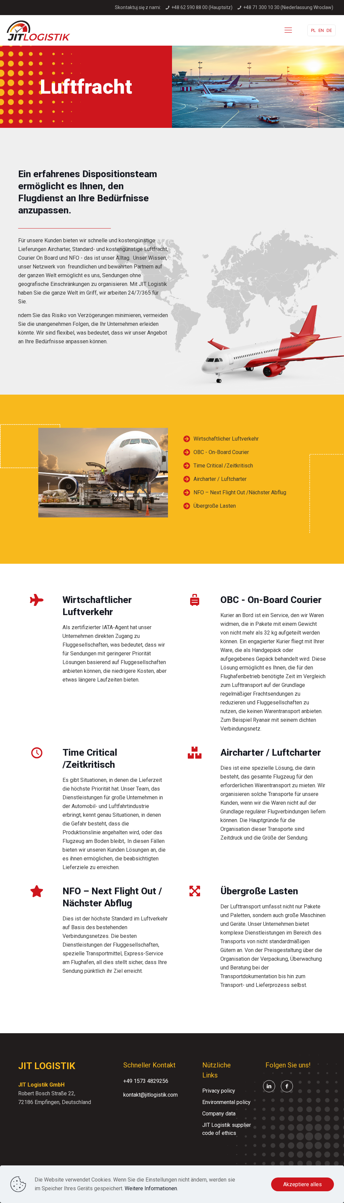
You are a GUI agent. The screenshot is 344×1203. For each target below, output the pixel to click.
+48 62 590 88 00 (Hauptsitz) (201, 7)
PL (313, 30)
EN (321, 30)
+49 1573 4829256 (145, 1081)
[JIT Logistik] (38, 30)
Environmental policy (226, 1102)
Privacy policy (218, 1091)
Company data (218, 1113)
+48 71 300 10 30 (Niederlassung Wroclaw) (288, 7)
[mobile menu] (288, 30)
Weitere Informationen (151, 1188)
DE (329, 30)
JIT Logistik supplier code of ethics (226, 1129)
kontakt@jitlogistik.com (150, 1095)
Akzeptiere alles (302, 1184)
